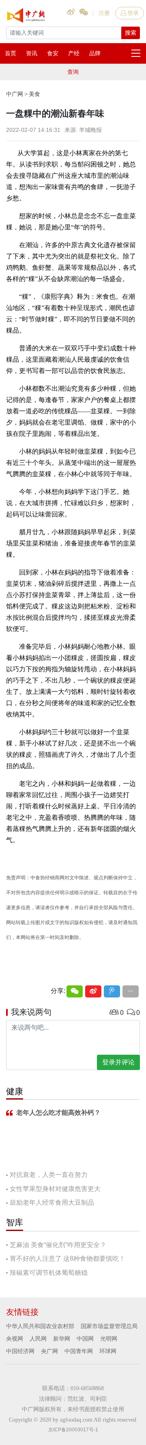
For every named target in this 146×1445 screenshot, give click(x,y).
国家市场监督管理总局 (109, 1326)
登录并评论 (118, 1062)
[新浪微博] (93, 991)
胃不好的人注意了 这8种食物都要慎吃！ (67, 1258)
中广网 (14, 94)
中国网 (85, 1338)
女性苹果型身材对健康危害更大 (55, 1188)
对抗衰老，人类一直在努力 (49, 1174)
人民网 (38, 1338)
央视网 (14, 1338)
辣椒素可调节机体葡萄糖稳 (49, 1272)
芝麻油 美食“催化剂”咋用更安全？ (58, 1244)
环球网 (107, 1351)
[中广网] (26, 14)
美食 (34, 94)
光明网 (108, 1338)
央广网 (49, 1351)
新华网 (61, 1338)
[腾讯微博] (112, 991)
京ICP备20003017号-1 (73, 1430)
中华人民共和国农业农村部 (40, 1326)
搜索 (130, 32)
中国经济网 (20, 1351)
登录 (133, 13)
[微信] (75, 991)
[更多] (130, 991)
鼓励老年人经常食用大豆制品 (52, 1202)
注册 (104, 13)
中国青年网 (78, 1351)
